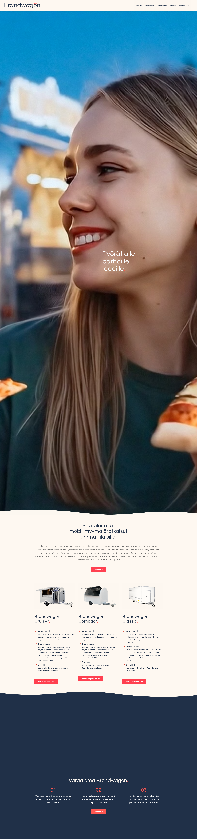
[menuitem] (138, 5)
